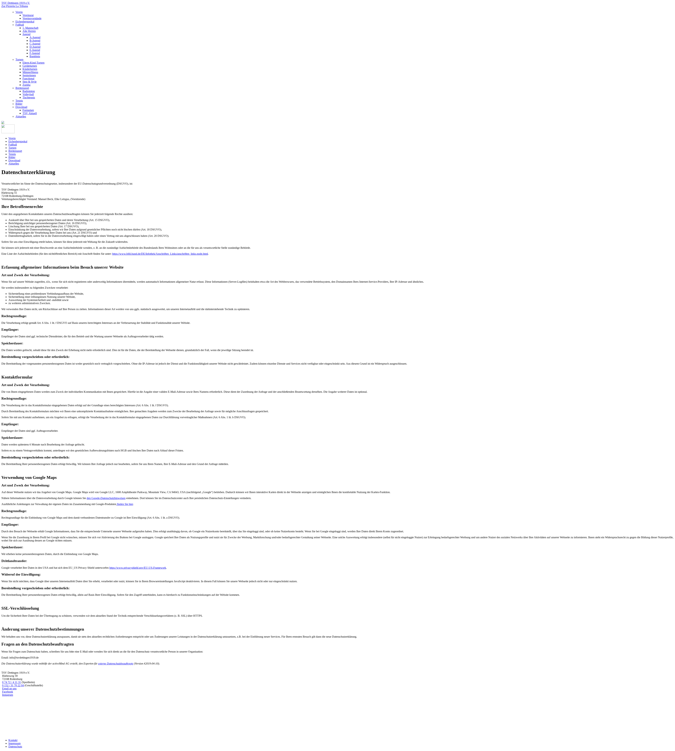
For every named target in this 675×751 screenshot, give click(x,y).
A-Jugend (35, 37)
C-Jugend (35, 43)
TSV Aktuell (29, 113)
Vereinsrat (28, 15)
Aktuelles (20, 116)
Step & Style (29, 81)
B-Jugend (35, 40)
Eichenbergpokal (24, 21)
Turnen (19, 59)
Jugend (26, 34)
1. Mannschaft (30, 27)
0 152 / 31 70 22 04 (13, 685)
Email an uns (9, 688)
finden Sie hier (124, 504)
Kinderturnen (29, 69)
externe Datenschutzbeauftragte (115, 663)
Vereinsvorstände (31, 18)
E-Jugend (35, 50)
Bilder (18, 103)
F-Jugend (35, 53)
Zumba (26, 84)
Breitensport (22, 87)
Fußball (19, 24)
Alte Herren (29, 31)
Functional (28, 78)
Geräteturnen (29, 65)
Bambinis (35, 56)
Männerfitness (30, 72)
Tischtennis (28, 97)
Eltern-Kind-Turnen (33, 62)
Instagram (7, 694)
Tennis (19, 100)
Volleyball (28, 94)
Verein (19, 12)
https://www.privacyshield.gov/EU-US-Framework (137, 567)
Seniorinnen (29, 75)
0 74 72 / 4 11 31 (11, 682)
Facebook (7, 691)
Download (21, 106)
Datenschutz (15, 746)
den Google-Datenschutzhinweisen (106, 498)
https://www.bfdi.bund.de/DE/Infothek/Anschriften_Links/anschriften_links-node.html (160, 253)
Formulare (28, 110)
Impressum (14, 743)
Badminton (28, 91)
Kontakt (12, 740)
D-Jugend (35, 46)
